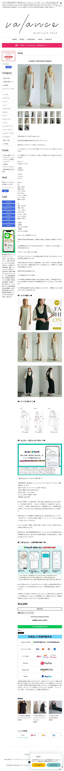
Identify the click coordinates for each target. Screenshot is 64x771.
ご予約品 (6, 143)
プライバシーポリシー (9, 166)
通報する (19, 630)
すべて (22, 735)
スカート (6, 112)
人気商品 (6, 85)
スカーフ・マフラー (9, 133)
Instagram (8, 202)
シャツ (5, 101)
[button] (31, 39)
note (8, 222)
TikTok (8, 218)
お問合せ (5, 164)
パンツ (5, 115)
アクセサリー (7, 136)
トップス (6, 94)
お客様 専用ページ (8, 81)
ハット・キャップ (8, 129)
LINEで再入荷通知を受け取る (40, 626)
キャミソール (7, 119)
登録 (5, 190)
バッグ (5, 122)
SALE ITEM (7, 78)
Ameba (8, 225)
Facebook (8, 212)
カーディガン (7, 108)
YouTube (8, 215)
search (8, 67)
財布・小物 (6, 140)
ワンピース (6, 98)
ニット (5, 105)
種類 (19, 613)
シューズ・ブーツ (8, 126)
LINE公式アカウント (8, 208)
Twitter (8, 205)
